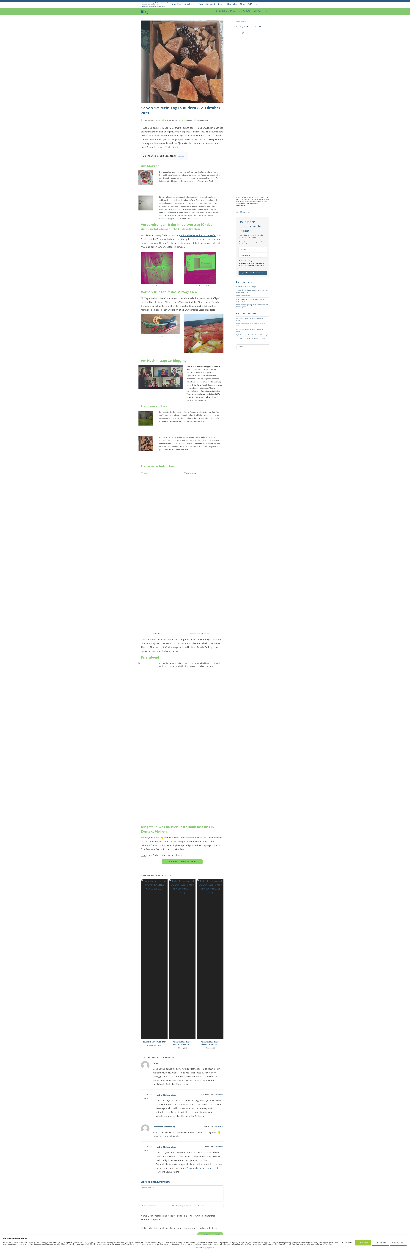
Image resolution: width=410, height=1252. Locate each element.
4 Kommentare (202, 120)
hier (169, 218)
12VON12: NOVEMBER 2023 (154, 1042)
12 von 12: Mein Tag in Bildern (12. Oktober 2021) (249, 11)
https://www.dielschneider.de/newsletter (200, 1168)
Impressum (210, 1248)
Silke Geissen (240, 338)
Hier (143, 855)
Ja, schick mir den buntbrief (253, 273)
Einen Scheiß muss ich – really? (246, 287)
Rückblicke (188, 120)
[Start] (216, 11)
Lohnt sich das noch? (243, 296)
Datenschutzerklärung (257, 265)
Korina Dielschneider (152, 120)
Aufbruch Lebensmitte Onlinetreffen (198, 235)
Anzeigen (181, 156)
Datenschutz (200, 1248)
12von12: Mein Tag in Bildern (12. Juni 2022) (210, 1043)
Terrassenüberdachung (164, 1126)
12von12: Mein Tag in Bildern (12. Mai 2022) (182, 1043)
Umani (156, 1063)
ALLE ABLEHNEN (380, 1243)
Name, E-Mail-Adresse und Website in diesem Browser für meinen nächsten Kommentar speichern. (178, 1217)
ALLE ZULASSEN (363, 1243)
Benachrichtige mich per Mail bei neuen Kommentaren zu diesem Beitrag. (180, 1228)
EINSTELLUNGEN (398, 1243)
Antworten (219, 1063)
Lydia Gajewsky (241, 335)
